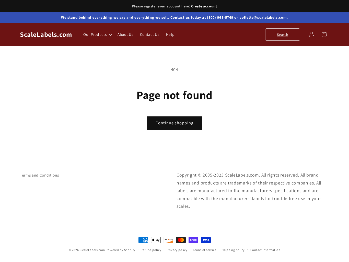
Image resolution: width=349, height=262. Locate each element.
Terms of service (204, 250)
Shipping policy (233, 250)
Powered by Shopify (120, 250)
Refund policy (151, 250)
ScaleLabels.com (92, 250)
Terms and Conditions (39, 175)
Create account (204, 6)
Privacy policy (177, 250)
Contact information (265, 250)
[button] (97, 34)
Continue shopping (174, 123)
